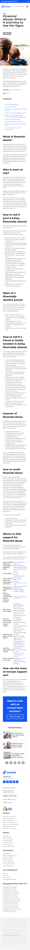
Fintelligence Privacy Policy (10, 796)
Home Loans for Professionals (10, 824)
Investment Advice (8, 842)
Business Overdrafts (8, 857)
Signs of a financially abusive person (16, 113)
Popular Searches (7, 802)
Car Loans (5, 873)
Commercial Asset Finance (10, 879)
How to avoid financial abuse (13, 121)
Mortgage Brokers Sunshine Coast (11, 909)
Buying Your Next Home (9, 818)
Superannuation (7, 836)
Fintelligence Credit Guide (9, 795)
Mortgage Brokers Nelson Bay (10, 905)
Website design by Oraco (9, 799)
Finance (7, 33)
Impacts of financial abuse (13, 119)
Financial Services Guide (9, 787)
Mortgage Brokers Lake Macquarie (12, 901)
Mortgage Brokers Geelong (10, 895)
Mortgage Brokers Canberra (10, 891)
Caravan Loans (6, 877)
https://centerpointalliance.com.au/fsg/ (11, 935)
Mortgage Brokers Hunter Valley (11, 899)
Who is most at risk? (11, 106)
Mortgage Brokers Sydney (9, 911)
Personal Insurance (8, 840)
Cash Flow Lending (8, 865)
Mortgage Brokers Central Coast (11, 893)
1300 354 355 (20, 6)
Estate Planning (7, 844)
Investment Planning (8, 861)
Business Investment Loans (10, 855)
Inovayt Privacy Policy (8, 792)
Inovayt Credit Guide (8, 790)
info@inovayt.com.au (8, 778)
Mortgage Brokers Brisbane (10, 889)
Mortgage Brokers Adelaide (10, 887)
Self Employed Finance (9, 826)
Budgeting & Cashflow (8, 846)
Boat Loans (6, 875)
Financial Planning (7, 838)
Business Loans (7, 853)
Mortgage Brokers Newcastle (10, 907)
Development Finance (8, 863)
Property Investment (8, 820)
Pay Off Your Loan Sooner (9, 828)
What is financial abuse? (12, 104)
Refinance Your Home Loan (10, 822)
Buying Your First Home (9, 816)
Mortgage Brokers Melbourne (10, 903)
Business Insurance (8, 859)
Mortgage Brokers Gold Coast (10, 897)
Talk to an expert (15, 716)
